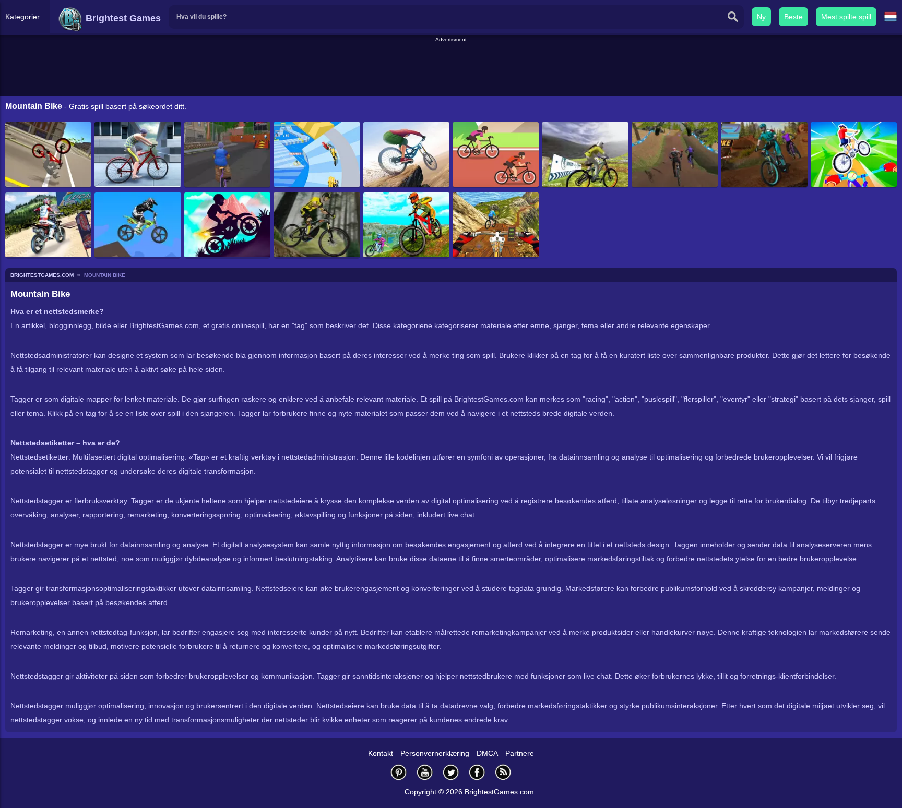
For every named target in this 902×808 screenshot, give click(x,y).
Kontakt (380, 753)
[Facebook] (477, 772)
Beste (793, 17)
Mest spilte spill (846, 17)
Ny (761, 17)
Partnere (519, 753)
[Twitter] (451, 772)
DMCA (487, 753)
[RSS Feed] (503, 772)
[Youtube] (425, 772)
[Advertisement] (451, 67)
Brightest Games (122, 18)
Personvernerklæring (434, 753)
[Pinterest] (398, 772)
